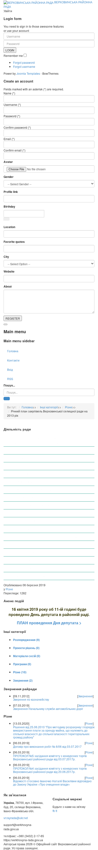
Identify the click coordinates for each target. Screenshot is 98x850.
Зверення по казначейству (31, 699)
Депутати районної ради (28, 450)
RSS (10, 379)
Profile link (11, 192)
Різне (68, 407)
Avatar (8, 162)
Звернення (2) (23, 680)
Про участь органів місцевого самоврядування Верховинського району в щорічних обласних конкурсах (43, 440)
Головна (12, 351)
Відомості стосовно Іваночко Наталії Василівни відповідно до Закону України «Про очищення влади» (52, 782)
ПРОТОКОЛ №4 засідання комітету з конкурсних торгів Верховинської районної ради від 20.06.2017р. (50, 770)
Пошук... (9, 385)
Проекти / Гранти (23, 560)
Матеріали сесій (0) (26, 656)
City (6, 257)
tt (56, 811)
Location (9, 227)
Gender (9, 177)
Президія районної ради (28, 466)
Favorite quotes (14, 242)
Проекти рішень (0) (26, 648)
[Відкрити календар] (6, 219)
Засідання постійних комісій (30, 576)
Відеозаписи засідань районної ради (37, 568)
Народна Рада (21, 529)
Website (9, 271)
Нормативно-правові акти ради (33, 489)
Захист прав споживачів (28, 521)
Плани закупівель (23, 544)
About (8, 286)
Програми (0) (22, 664)
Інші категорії (49, 407)
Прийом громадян (24, 481)
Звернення (85, 696)
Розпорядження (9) (26, 640)
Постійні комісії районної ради (32, 474)
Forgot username (24, 66)
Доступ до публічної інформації (33, 505)
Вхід (10, 369)
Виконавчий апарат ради (28, 458)
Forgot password (24, 62)
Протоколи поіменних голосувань (34, 497)
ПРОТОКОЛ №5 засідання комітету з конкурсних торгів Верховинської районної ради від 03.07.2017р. (50, 757)
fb (54, 811)
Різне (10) (19, 672)
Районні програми (24, 552)
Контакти (13, 360)
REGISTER (12, 318)
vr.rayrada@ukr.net (16, 818)
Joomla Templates (28, 73)
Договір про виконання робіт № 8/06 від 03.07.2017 (47, 746)
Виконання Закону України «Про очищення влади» (46, 536)
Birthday (9, 207)
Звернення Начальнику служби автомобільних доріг (48, 709)
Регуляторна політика (26, 513)
